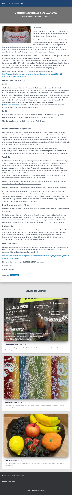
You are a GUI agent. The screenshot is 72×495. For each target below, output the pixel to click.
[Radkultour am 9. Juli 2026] (36, 319)
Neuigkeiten (14, 275)
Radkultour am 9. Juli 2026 (15, 345)
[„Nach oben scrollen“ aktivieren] (68, 491)
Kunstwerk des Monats (14, 402)
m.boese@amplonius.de (11, 105)
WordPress (42, 490)
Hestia (28, 490)
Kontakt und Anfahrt (9, 481)
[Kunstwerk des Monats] (36, 377)
